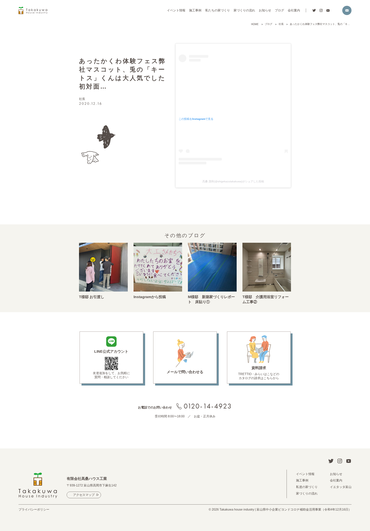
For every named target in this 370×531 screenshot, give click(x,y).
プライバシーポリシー (33, 509)
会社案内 (294, 10)
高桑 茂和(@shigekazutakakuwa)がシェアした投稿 (233, 181)
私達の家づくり (307, 487)
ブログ (279, 10)
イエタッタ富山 (341, 487)
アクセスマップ (84, 494)
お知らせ (265, 10)
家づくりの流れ (244, 10)
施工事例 (195, 10)
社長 (82, 99)
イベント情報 (176, 10)
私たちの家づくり (217, 10)
